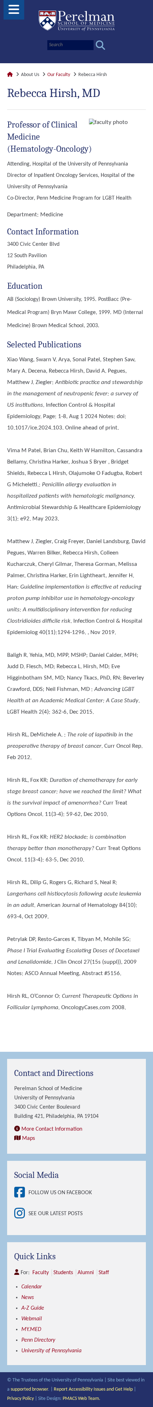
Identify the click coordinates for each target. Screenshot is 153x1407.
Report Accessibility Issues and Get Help (93, 1389)
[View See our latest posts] (21, 1214)
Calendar (31, 1287)
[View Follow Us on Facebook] (21, 1193)
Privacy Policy (20, 1398)
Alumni (86, 1273)
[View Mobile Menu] (14, 12)
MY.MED (31, 1329)
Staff (104, 1273)
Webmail (31, 1319)
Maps (28, 1138)
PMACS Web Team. (81, 1398)
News (27, 1297)
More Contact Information (51, 1129)
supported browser (29, 1389)
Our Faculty (58, 74)
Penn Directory (38, 1340)
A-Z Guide (32, 1308)
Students (63, 1273)
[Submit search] (100, 45)
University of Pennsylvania (51, 1351)
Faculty (40, 1273)
